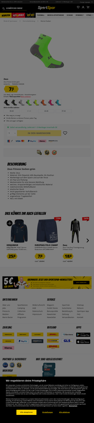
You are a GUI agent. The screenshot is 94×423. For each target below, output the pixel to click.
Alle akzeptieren (26, 412)
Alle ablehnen (64, 412)
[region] (47, 400)
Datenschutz (73, 406)
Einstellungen (47, 412)
